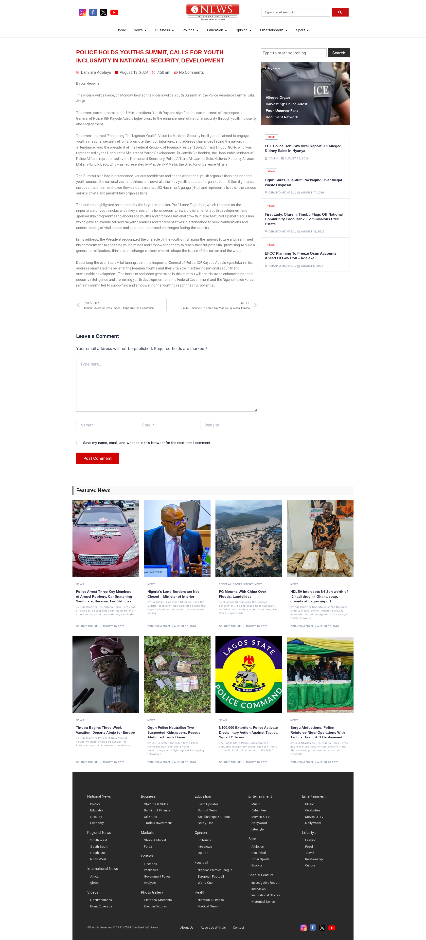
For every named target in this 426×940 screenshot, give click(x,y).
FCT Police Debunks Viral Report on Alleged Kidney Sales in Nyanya (303, 148)
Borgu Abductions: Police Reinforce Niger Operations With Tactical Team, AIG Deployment (317, 732)
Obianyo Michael (87, 626)
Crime (271, 136)
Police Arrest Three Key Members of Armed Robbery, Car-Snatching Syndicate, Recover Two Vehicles (104, 596)
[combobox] (296, 12)
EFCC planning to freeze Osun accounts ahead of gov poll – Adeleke (301, 255)
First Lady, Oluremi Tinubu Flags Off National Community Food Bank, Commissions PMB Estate (304, 219)
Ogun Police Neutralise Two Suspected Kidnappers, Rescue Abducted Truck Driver (173, 732)
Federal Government (236, 584)
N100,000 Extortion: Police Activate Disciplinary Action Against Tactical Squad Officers (249, 732)
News (269, 90)
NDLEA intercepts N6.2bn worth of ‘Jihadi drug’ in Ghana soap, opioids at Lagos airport (319, 596)
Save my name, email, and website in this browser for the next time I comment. (147, 443)
